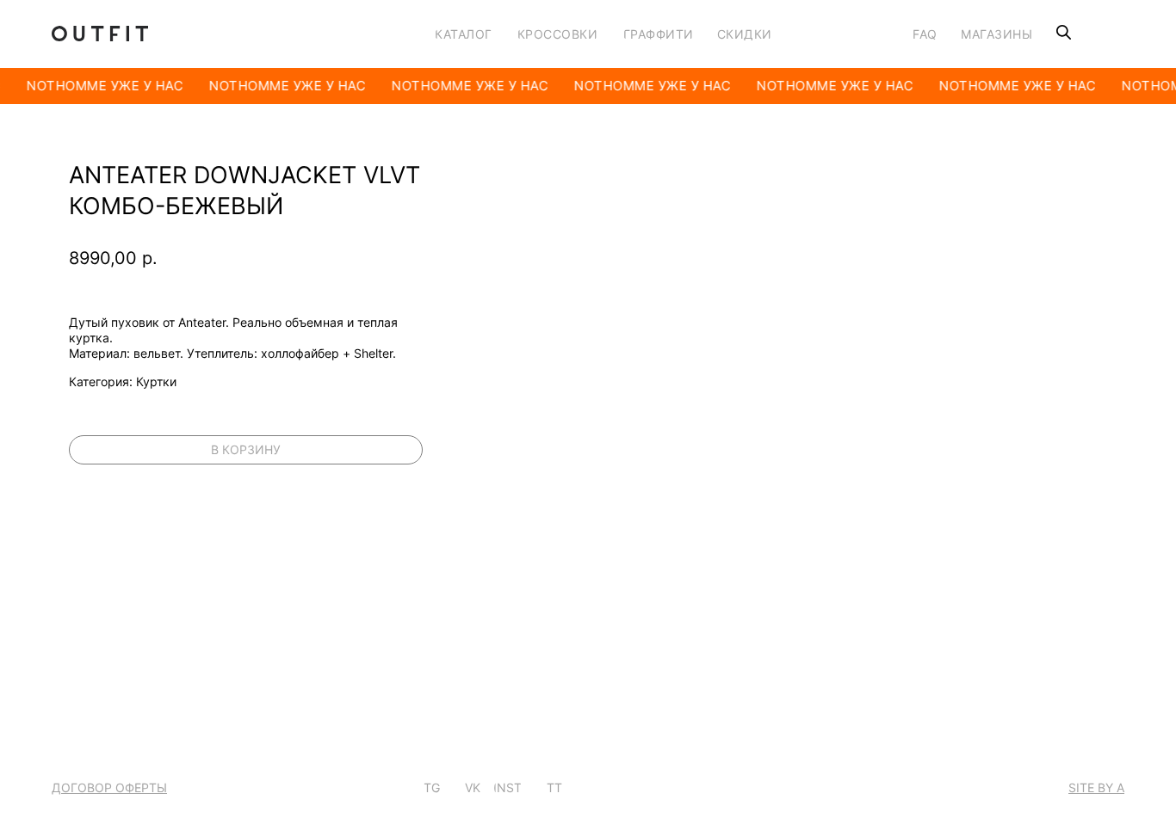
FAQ (925, 34)
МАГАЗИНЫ (996, 34)
